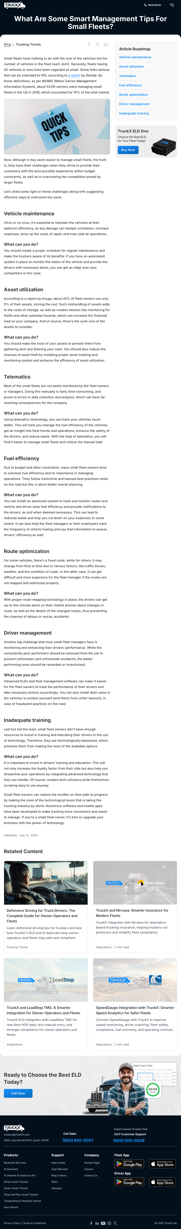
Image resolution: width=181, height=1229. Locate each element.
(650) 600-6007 (78, 1140)
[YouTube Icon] (103, 1223)
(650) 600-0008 (129, 1140)
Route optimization (133, 94)
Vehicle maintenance (135, 57)
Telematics (127, 76)
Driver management (134, 104)
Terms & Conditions (34, 1223)
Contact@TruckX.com (17, 1134)
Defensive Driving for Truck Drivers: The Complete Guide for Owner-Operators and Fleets (42, 915)
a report (74, 75)
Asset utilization (131, 66)
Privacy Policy (12, 1223)
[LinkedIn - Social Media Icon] (97, 1223)
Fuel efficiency (130, 85)
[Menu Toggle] (171, 5)
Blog (7, 44)
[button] (89, 44)
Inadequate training (134, 113)
